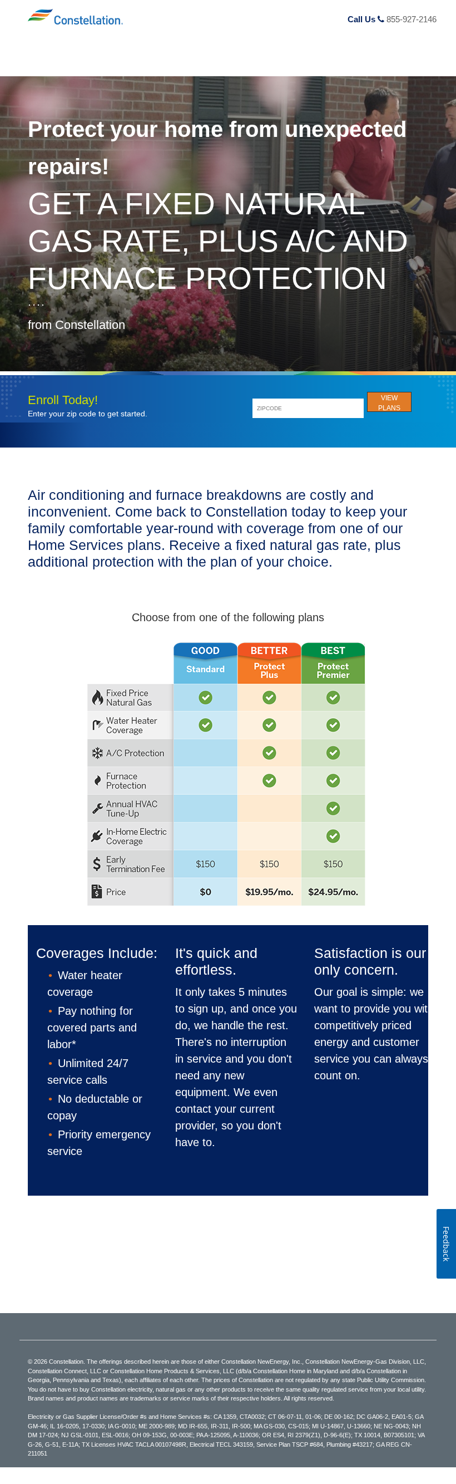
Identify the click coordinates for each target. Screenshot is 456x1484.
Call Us (392, 19)
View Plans (389, 403)
